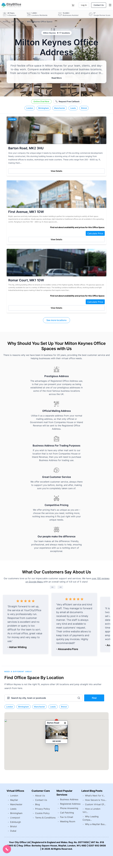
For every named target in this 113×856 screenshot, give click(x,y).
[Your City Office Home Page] (11, 5)
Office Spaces (17, 21)
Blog (37, 804)
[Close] (65, 723)
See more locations (56, 320)
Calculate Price (95, 233)
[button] (56, 748)
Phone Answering (69, 808)
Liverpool (15, 817)
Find (94, 698)
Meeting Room (67, 821)
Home (5, 21)
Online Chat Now (41, 101)
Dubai (13, 830)
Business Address (69, 799)
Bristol (84, 108)
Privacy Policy (42, 808)
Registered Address (70, 803)
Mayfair (14, 800)
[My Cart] (73, 5)
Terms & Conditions (45, 817)
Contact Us (99, 5)
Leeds (73, 108)
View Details (56, 171)
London (29, 108)
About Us (40, 795)
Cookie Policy (42, 813)
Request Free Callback (69, 101)
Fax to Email (66, 817)
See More (56, 741)
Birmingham (43, 108)
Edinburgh (15, 822)
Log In (84, 5)
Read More (57, 78)
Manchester (59, 108)
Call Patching (67, 812)
